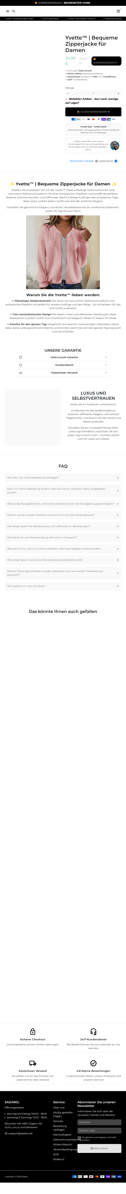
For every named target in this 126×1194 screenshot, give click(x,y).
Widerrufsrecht (62, 1144)
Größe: (99, 85)
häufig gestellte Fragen (63, 1114)
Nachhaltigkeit (62, 1134)
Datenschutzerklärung (67, 1139)
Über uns (59, 1107)
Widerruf (58, 1159)
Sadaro (24, 1176)
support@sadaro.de (19, 1133)
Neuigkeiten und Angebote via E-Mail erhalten (99, 1138)
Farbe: (75, 87)
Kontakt (58, 1121)
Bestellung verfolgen (60, 1128)
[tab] (63, 477)
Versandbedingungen (66, 1149)
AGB (56, 1154)
